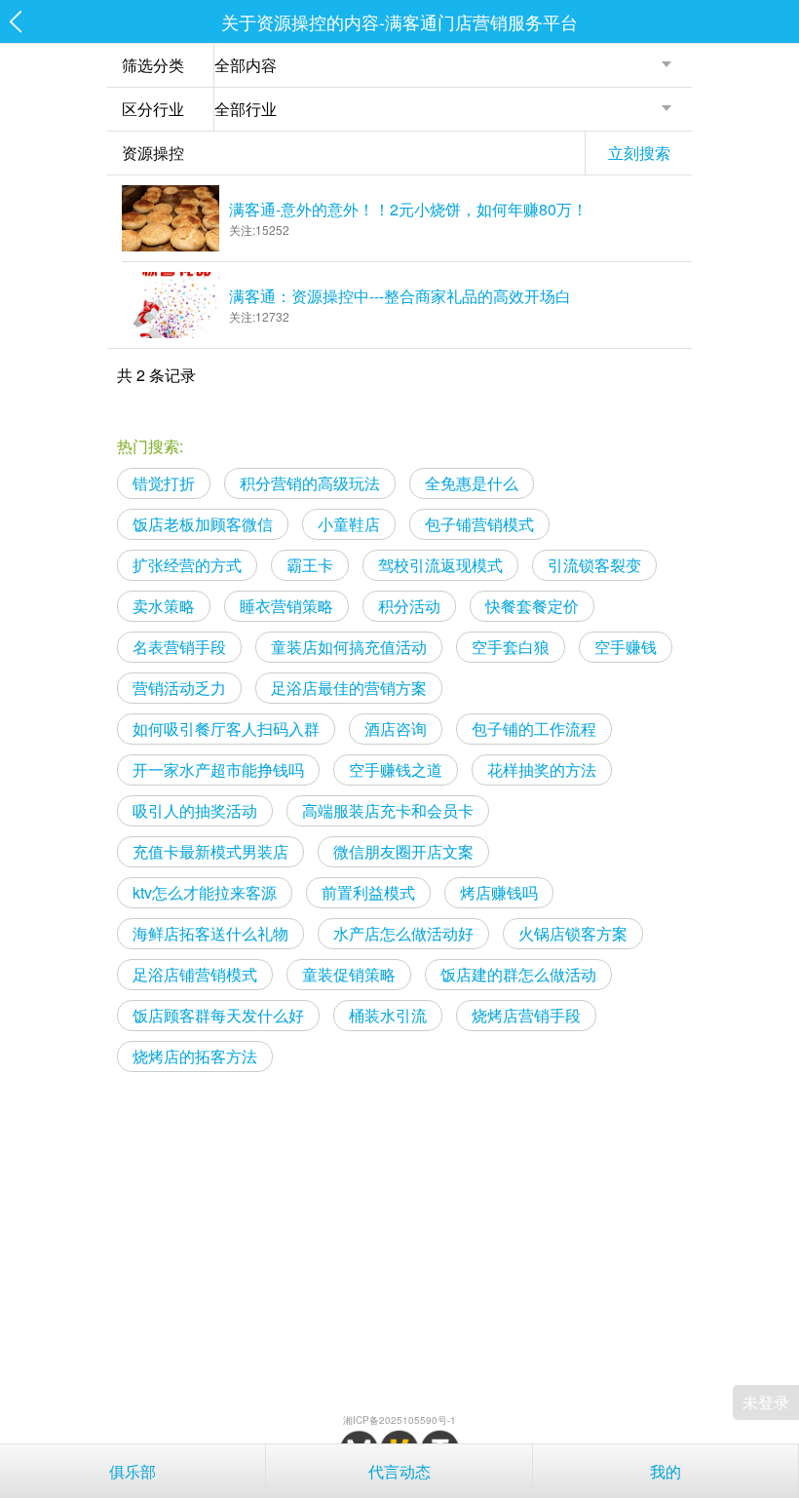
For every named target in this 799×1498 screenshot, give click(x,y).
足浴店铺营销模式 (195, 974)
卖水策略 (164, 606)
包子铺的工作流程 (534, 728)
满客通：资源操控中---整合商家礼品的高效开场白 (400, 296)
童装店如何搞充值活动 (349, 646)
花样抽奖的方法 (541, 769)
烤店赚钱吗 (499, 892)
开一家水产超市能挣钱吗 (218, 769)
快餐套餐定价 (532, 606)
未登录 (765, 1402)
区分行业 (153, 108)
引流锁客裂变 (594, 565)
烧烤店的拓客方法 (195, 1056)
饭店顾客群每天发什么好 (218, 1015)
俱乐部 (132, 1471)
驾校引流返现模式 (440, 565)
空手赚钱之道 (395, 769)
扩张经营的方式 (187, 565)
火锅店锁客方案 (573, 933)
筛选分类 (153, 65)
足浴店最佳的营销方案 (349, 687)
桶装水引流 (388, 1015)
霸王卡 (309, 565)
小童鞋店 (349, 524)
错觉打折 (164, 483)
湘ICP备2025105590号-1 (399, 1420)
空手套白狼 (511, 646)
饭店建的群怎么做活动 (518, 974)
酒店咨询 (395, 728)
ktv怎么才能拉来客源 (205, 892)
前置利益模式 (368, 892)
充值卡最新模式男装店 (210, 851)
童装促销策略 (349, 974)
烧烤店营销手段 (526, 1015)
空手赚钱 (625, 646)
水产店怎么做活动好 (403, 933)
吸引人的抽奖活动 (195, 810)
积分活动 (409, 606)
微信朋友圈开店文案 (403, 851)
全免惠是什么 (471, 483)
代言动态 (399, 1471)
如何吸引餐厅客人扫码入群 (226, 728)
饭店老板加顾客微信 (203, 524)
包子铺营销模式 (479, 524)
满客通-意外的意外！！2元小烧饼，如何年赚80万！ (408, 209)
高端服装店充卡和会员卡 (388, 810)
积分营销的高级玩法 (310, 483)
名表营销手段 (179, 646)
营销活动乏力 (179, 687)
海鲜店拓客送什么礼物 (210, 933)
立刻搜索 (639, 152)
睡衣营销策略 (286, 606)
